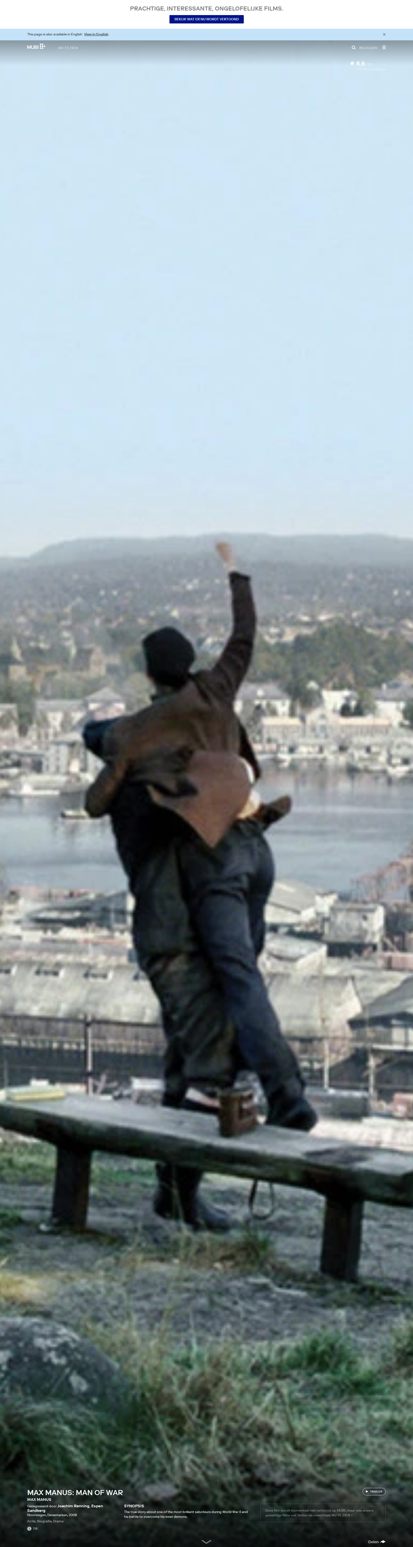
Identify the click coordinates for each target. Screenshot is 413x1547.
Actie (31, 1521)
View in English (96, 34)
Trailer (376, 1491)
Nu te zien (68, 48)
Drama (58, 1521)
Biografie (44, 1521)
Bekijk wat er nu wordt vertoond (206, 19)
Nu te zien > (342, 1515)
